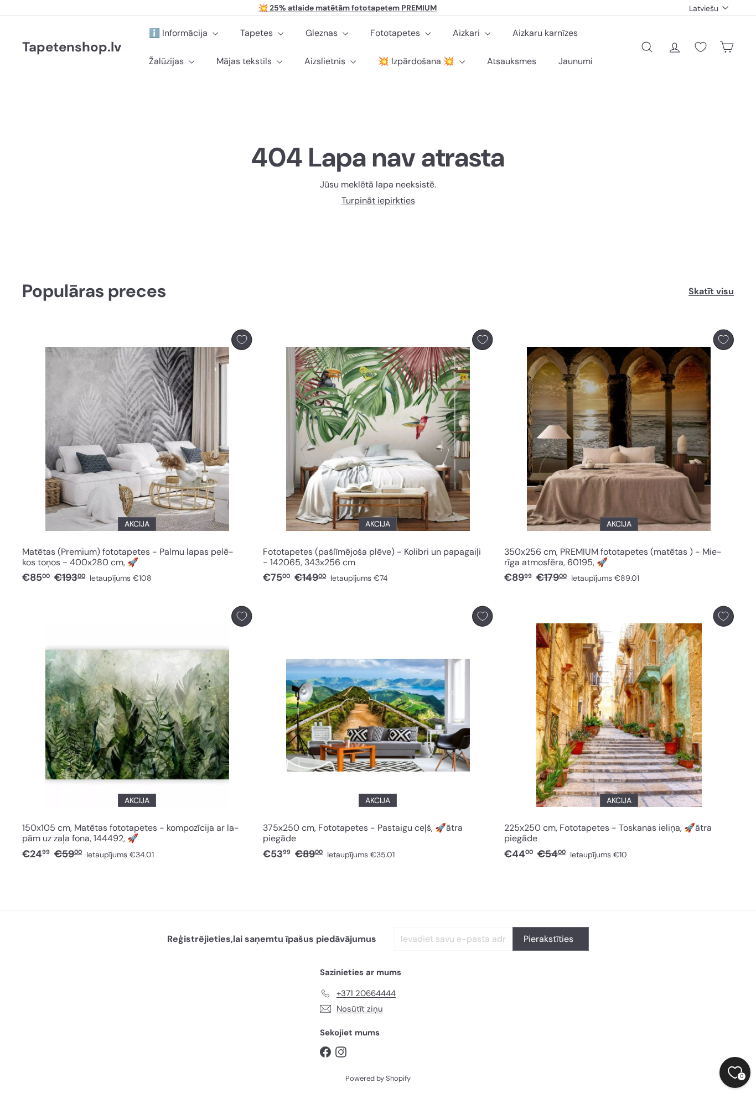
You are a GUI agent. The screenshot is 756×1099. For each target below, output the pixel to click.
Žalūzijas (167, 61)
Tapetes (257, 33)
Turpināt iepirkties (378, 200)
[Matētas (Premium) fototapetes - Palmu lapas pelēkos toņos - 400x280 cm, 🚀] (137, 459)
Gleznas (322, 33)
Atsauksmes (511, 61)
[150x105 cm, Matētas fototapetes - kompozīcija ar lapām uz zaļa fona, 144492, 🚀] (137, 736)
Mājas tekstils (245, 61)
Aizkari (467, 33)
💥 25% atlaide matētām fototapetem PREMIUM (347, 8)
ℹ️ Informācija (179, 33)
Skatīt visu (711, 291)
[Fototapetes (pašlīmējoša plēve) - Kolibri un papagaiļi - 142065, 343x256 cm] (378, 459)
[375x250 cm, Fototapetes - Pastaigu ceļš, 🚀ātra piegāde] (378, 736)
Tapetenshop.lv (71, 47)
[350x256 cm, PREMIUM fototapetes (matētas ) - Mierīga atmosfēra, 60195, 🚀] (619, 459)
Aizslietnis (326, 61)
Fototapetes (396, 33)
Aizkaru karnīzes (545, 33)
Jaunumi (575, 61)
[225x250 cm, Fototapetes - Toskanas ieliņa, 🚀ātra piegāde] (619, 736)
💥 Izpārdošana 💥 (417, 61)
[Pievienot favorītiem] (241, 340)
